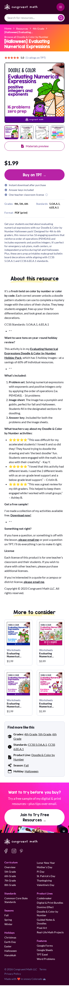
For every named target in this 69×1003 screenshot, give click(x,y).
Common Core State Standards (16, 900)
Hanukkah (10, 955)
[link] (18, 32)
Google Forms (45, 945)
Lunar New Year (46, 862)
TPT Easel (42, 954)
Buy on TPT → (34, 175)
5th (21, 203)
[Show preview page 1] (11, 132)
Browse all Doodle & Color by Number (26, 36)
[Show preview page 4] (58, 132)
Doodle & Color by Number (47, 913)
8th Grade (10, 884)
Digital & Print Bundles (50, 902)
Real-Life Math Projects (50, 932)
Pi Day (40, 871)
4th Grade (30, 734)
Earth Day (10, 941)
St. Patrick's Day (46, 876)
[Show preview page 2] (27, 132)
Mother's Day (44, 867)
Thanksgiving (44, 880)
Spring (8, 919)
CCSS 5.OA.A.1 (37, 744)
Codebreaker (44, 898)
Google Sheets (45, 950)
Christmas (10, 937)
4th (16, 203)
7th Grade (10, 880)
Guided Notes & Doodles (46, 921)
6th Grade (10, 876)
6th (26, 203)
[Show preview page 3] (42, 132)
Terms (42, 969)
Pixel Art (42, 927)
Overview (9, 867)
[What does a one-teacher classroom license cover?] (46, 194)
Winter (8, 924)
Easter (8, 946)
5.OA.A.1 (54, 203)
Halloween (31, 771)
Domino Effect (45, 907)
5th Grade (44, 734)
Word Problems (46, 958)
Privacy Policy (12, 973)
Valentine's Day (45, 884)
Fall (26, 765)
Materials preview (37, 146)
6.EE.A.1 (54, 207)
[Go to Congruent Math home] (21, 7)
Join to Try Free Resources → (34, 817)
